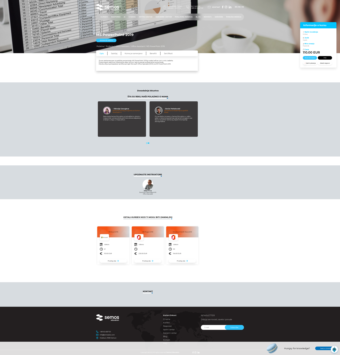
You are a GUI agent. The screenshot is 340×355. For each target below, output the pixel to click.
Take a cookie (325, 348)
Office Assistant (122, 46)
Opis (102, 53)
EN (236, 7)
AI (124, 17)
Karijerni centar (164, 17)
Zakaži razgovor (325, 63)
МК (239, 7)
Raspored (116, 17)
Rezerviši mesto (310, 58)
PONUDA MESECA (233, 17)
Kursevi (104, 17)
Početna (100, 46)
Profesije (110, 46)
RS (243, 7)
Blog (198, 17)
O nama (132, 17)
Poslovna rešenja (183, 17)
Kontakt (166, 340)
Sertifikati (168, 53)
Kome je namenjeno (133, 53)
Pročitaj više (112, 261)
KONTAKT (216, 7)
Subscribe (234, 327)
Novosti (208, 17)
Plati (325, 58)
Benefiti (153, 53)
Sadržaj (114, 53)
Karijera (219, 17)
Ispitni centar (145, 17)
